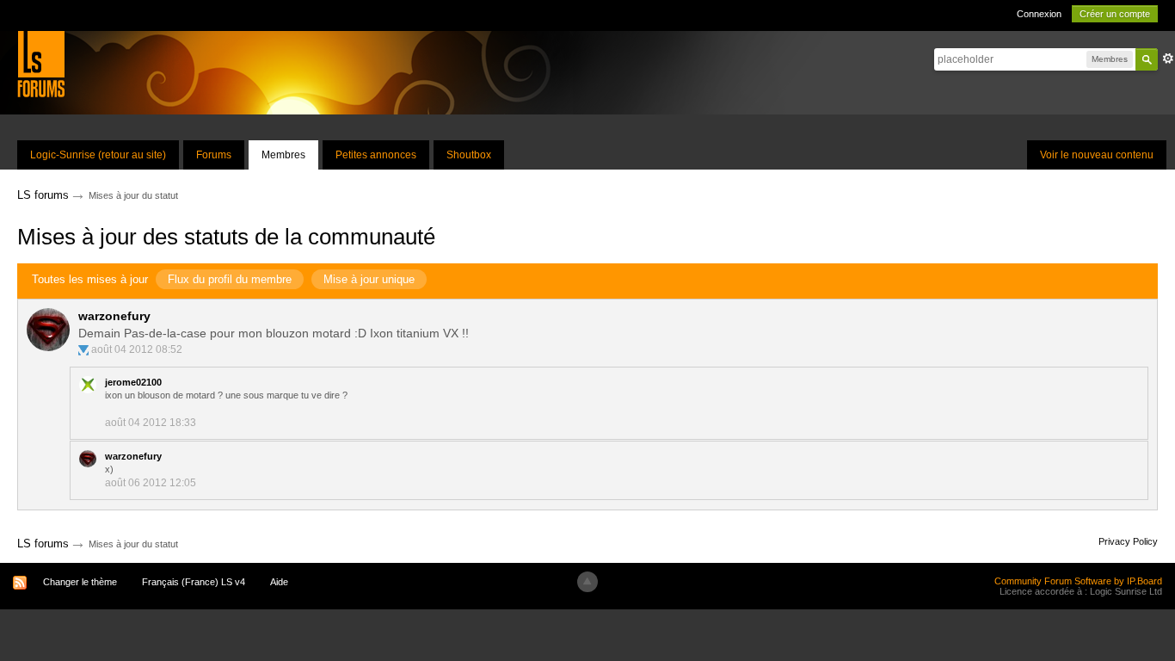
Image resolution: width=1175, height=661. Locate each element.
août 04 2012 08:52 (136, 349)
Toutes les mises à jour (90, 279)
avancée (1168, 58)
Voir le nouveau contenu (1096, 155)
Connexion (1039, 14)
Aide (279, 582)
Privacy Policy (1128, 541)
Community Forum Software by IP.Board (1078, 581)
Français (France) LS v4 (193, 582)
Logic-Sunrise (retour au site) (98, 155)
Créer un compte (1115, 14)
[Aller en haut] (587, 581)
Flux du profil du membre (230, 279)
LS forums (43, 543)
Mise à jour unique (369, 279)
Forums (213, 155)
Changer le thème (80, 582)
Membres (283, 155)
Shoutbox (468, 155)
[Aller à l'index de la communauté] (41, 63)
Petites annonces (375, 155)
